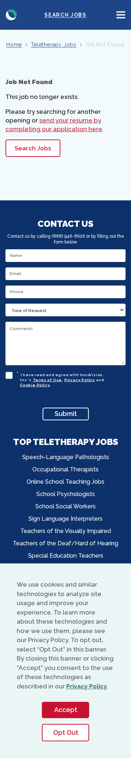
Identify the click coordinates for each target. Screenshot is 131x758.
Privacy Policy (79, 380)
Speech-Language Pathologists (65, 457)
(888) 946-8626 (68, 236)
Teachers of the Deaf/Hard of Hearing (65, 543)
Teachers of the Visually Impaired (65, 531)
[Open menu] (121, 15)
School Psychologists (65, 494)
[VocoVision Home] (11, 15)
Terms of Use (47, 380)
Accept (65, 709)
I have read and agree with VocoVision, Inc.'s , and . (62, 379)
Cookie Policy (35, 385)
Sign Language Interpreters (65, 518)
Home (14, 44)
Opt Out (65, 732)
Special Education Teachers (65, 555)
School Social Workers (65, 506)
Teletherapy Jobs (53, 44)
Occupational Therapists (65, 469)
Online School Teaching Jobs (65, 481)
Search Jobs (65, 15)
